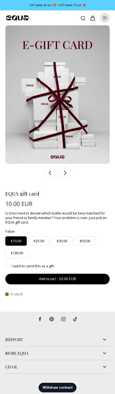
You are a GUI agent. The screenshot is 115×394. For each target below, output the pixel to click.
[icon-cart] (92, 18)
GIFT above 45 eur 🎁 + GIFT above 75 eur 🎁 (57, 5)
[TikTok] (75, 319)
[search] (83, 18)
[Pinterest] (51, 319)
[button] (57, 279)
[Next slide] (65, 173)
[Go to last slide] (50, 173)
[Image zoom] (57, 94)
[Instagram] (63, 319)
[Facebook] (40, 319)
